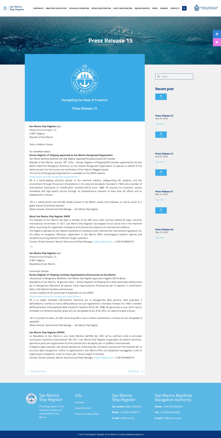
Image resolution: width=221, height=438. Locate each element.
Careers (164, 8)
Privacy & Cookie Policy (87, 414)
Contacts (174, 8)
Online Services (142, 8)
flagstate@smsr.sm (103, 241)
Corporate (38, 8)
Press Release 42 (164, 153)
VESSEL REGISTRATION (101, 8)
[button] (184, 8)
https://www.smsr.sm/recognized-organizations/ (54, 176)
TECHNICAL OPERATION (79, 8)
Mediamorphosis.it (135, 434)
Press (155, 8)
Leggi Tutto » (160, 123)
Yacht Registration (122, 8)
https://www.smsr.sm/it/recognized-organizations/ (55, 296)
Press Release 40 (164, 229)
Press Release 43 (164, 115)
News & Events (83, 408)
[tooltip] (217, 34)
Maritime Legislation (56, 8)
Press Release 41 (164, 191)
